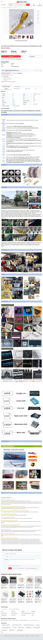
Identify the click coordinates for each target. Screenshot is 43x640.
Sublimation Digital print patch (26, 613)
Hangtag (23, 611)
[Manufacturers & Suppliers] (21, 2)
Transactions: (17, 73)
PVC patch (13, 611)
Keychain (33, 613)
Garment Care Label (36, 627)
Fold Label (14, 627)
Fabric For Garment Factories (17, 625)
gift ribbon (33, 611)
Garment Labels (9, 7)
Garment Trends (12, 630)
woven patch (13, 615)
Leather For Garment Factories (29, 625)
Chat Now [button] (32, 56)
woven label (23, 615)
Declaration (32, 635)
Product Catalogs (16, 609)
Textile (5, 7)
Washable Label (28, 627)
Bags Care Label (21, 627)
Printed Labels (14, 7)
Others (33, 615)
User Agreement (27, 635)
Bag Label (37, 625)
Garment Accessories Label (6, 627)
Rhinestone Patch (4, 613)
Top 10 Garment (4, 630)
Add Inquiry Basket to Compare (21, 40)
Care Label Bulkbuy (20, 630)
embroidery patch (4, 615)
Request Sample (19, 58)
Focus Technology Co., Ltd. (15, 635)
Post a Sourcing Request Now (31, 568)
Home (2, 7)
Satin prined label (14, 613)
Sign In (3, 81)
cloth (2, 611)
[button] (38, 89)
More (2, 632)
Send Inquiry (11, 56)
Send (10, 568)
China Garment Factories (6, 625)
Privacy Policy (37, 635)
